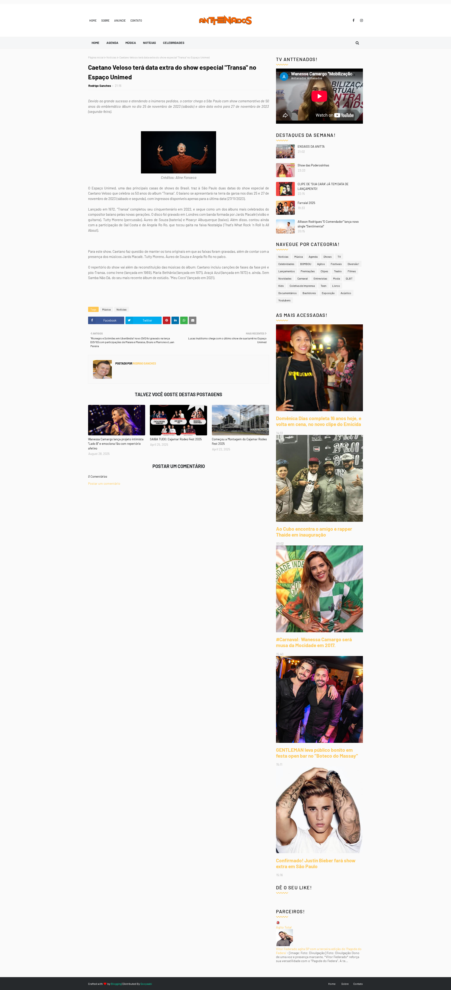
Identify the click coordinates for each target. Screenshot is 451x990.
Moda (336, 278)
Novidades (285, 278)
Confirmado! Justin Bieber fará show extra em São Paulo (315, 863)
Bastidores (309, 293)
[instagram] (360, 20)
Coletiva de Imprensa (302, 285)
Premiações (308, 271)
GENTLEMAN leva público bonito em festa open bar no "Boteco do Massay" (317, 753)
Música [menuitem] (130, 43)
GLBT (349, 278)
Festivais (336, 263)
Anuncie (120, 20)
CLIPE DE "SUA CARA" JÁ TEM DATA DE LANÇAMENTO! (323, 186)
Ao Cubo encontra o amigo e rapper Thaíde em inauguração (314, 531)
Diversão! (353, 263)
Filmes (352, 271)
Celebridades (286, 263)
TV (339, 256)
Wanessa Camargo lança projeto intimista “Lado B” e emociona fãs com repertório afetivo (116, 443)
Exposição (328, 293)
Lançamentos (286, 271)
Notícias (111, 57)
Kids (281, 285)
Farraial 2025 (306, 203)
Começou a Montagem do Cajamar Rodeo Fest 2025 (239, 441)
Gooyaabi (146, 983)
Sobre (105, 20)
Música (106, 309)
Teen (323, 285)
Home (93, 20)
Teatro (338, 271)
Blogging (116, 983)
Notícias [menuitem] (149, 43)
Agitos (321, 263)
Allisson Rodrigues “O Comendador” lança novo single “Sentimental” (328, 224)
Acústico (346, 293)
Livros (336, 285)
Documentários (287, 293)
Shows (327, 256)
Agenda (313, 256)
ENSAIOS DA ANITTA (311, 146)
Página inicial (96, 57)
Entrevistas (320, 278)
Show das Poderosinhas (313, 165)
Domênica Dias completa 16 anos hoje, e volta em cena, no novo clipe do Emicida (318, 421)
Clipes (324, 271)
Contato (136, 20)
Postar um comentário (104, 483)
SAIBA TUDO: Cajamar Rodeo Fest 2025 (176, 439)
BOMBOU (305, 263)
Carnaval (302, 278)
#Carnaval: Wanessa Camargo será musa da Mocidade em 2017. (314, 642)
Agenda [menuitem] (112, 43)
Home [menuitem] (95, 43)
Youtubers (284, 300)
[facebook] (353, 20)
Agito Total (284, 927)
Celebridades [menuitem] (173, 43)
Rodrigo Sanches (99, 86)
